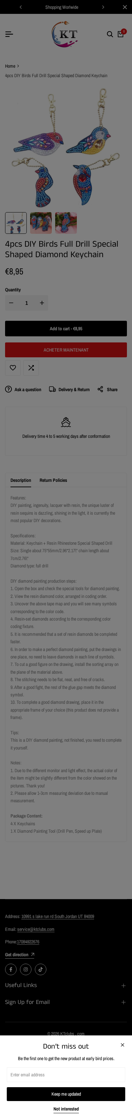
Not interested (66, 1109)
